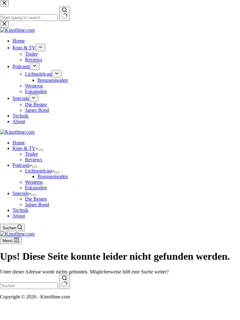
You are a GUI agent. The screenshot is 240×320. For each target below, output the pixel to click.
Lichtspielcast (38, 170)
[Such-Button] (64, 282)
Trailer (31, 154)
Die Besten (36, 199)
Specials (20, 193)
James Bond (37, 204)
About (18, 215)
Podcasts (21, 165)
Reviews (33, 159)
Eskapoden (36, 187)
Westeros (34, 182)
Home (18, 142)
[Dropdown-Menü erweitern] (40, 150)
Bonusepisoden (53, 176)
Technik (20, 210)
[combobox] (29, 285)
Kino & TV (24, 148)
